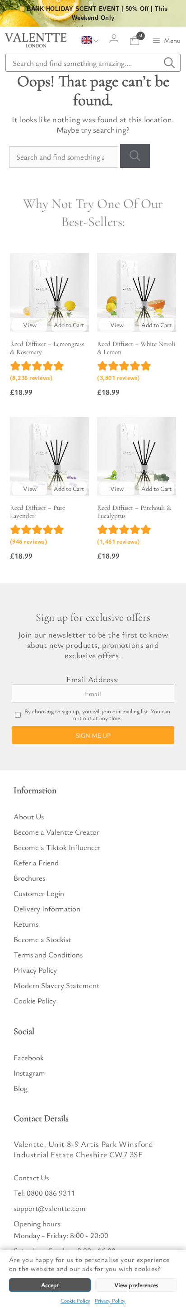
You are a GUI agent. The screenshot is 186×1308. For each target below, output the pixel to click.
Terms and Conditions (48, 954)
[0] (135, 40)
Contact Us (31, 1177)
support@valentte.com (50, 1208)
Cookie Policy (75, 1300)
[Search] (135, 156)
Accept (50, 1284)
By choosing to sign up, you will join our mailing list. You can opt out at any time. (97, 714)
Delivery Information (47, 908)
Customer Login (39, 893)
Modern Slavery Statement (56, 985)
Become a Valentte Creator (56, 832)
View (30, 324)
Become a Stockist (42, 939)
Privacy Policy (110, 1300)
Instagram (29, 1073)
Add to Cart (69, 324)
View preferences (136, 1284)
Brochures (29, 878)
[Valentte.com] (36, 40)
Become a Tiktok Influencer (57, 847)
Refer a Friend (36, 862)
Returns (26, 924)
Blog (21, 1088)
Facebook (29, 1057)
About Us (29, 816)
